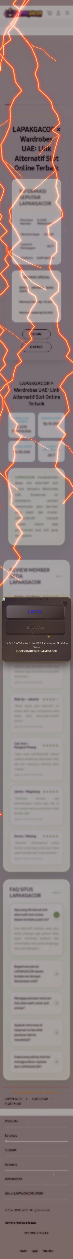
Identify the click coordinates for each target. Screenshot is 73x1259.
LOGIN (35, 611)
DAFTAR (35, 627)
